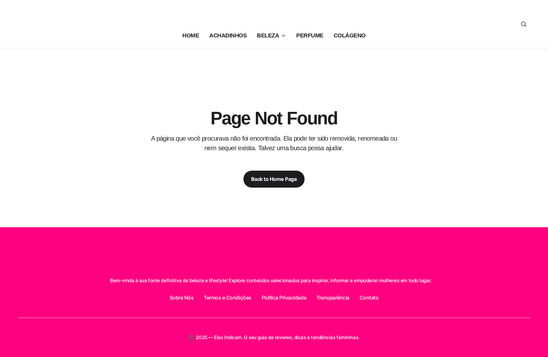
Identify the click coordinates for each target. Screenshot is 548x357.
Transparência (332, 297)
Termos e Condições (227, 297)
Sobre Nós (182, 297)
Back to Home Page (274, 179)
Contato (369, 297)
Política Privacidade (284, 297)
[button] (523, 24)
